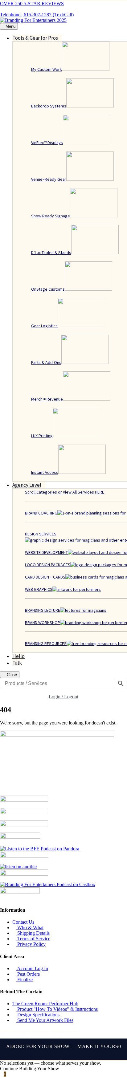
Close (11, 674)
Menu (10, 26)
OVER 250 (32, 3)
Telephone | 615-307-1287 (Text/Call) (37, 14)
